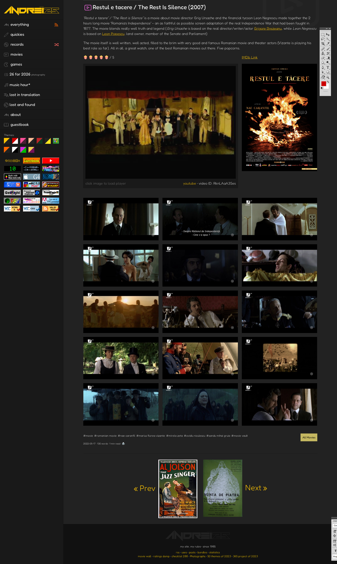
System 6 (16, 151)
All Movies (308, 437)
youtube (189, 183)
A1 (24, 151)
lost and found (22, 104)
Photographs (197, 556)
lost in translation (25, 94)
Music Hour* (20, 84)
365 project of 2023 (245, 556)
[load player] (160, 123)
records (17, 44)
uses (184, 552)
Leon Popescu (113, 33)
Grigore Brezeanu (268, 28)
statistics (214, 552)
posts (192, 552)
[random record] (57, 44)
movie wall (144, 556)
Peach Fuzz (32, 142)
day (16, 142)
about (15, 114)
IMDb (250, 57)
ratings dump (161, 556)
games (16, 64)
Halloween (8, 151)
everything (19, 24)
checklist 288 (180, 556)
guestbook (19, 124)
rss (177, 552)
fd (24, 142)
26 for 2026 (27, 74)
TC (32, 151)
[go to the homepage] (31, 15)
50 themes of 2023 (219, 556)
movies (16, 54)
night (8, 142)
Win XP (56, 141)
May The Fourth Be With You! (49, 142)
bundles (202, 552)
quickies (17, 34)
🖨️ (123, 443)
